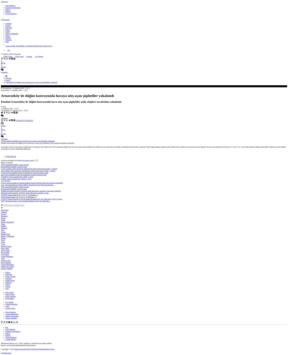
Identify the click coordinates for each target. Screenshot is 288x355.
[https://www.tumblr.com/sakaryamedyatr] (11, 18)
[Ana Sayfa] (6, 76)
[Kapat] (2, 205)
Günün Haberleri (7, 256)
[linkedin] (12, 59)
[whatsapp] (7, 59)
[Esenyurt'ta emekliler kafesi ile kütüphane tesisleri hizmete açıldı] (24, 173)
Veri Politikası (10, 6)
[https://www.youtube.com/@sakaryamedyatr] (9, 18)
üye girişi (25, 160)
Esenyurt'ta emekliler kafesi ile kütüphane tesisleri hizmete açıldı (23, 175)
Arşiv (3, 259)
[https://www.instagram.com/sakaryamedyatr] (6, 18)
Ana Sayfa (4, 210)
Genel (45, 46)
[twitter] (4, 59)
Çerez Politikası (11, 14)
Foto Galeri (19, 57)
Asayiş (7, 46)
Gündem (8, 24)
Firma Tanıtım (10, 276)
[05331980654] (13, 18)
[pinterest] (14, 59)
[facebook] (2, 59)
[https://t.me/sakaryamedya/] (15, 18)
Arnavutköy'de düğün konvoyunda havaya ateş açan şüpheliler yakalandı (31, 82)
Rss (6, 327)
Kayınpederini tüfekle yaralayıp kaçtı (14, 167)
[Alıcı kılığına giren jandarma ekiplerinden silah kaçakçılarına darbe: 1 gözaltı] (29, 169)
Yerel (41, 46)
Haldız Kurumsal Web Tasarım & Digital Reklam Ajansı (34, 349)
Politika (8, 38)
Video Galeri (7, 57)
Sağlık (7, 32)
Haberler (8, 78)
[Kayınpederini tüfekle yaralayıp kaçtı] (15, 165)
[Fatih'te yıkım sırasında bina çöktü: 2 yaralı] (17, 177)
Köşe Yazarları (6, 246)
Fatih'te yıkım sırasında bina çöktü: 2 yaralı (16, 179)
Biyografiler (5, 252)
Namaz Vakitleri (6, 269)
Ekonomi (8, 28)
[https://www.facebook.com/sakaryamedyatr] (2, 18)
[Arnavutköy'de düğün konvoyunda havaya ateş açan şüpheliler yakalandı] (28, 141)
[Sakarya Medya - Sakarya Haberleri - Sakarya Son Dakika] (5, 20)
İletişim (8, 12)
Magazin (8, 40)
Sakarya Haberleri (11, 34)
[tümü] (6, 44)
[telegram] (9, 59)
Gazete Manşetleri (7, 265)
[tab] (146, 157)
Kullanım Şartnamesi (12, 8)
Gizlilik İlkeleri (10, 340)
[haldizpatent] (6, 353)
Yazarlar (29, 57)
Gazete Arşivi (6, 261)
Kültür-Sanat (15, 46)
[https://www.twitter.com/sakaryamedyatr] (4, 18)
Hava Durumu (6, 263)
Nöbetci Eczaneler (7, 267)
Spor (7, 42)
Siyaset (7, 26)
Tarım (7, 36)
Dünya (7, 30)
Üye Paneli (39, 57)
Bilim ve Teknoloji (27, 46)
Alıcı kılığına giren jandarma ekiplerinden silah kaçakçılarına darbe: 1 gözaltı (28, 171)
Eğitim (36, 46)
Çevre (50, 46)
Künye (7, 10)
